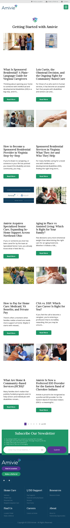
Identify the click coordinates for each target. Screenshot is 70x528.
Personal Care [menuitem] (8, 500)
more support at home (12, 323)
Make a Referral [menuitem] (9, 516)
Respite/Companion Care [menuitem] (11, 503)
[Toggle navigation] (66, 7)
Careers (65, 1)
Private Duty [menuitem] (7, 498)
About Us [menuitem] (52, 513)
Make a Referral (53, 1)
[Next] (39, 424)
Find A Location (11, 469)
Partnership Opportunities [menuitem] (57, 516)
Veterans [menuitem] (6, 495)
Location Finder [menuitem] (8, 513)
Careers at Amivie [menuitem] (32, 513)
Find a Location (38, 1)
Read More (11, 99)
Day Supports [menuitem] (31, 495)
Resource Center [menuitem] (55, 495)
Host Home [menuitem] (30, 503)
